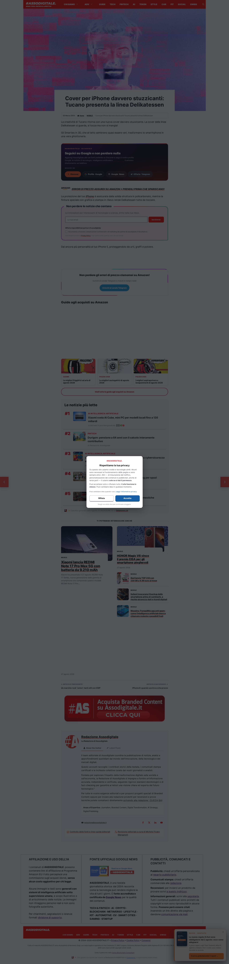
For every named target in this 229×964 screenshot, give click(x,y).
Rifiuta (101, 498)
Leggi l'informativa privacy (126, 492)
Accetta (127, 498)
